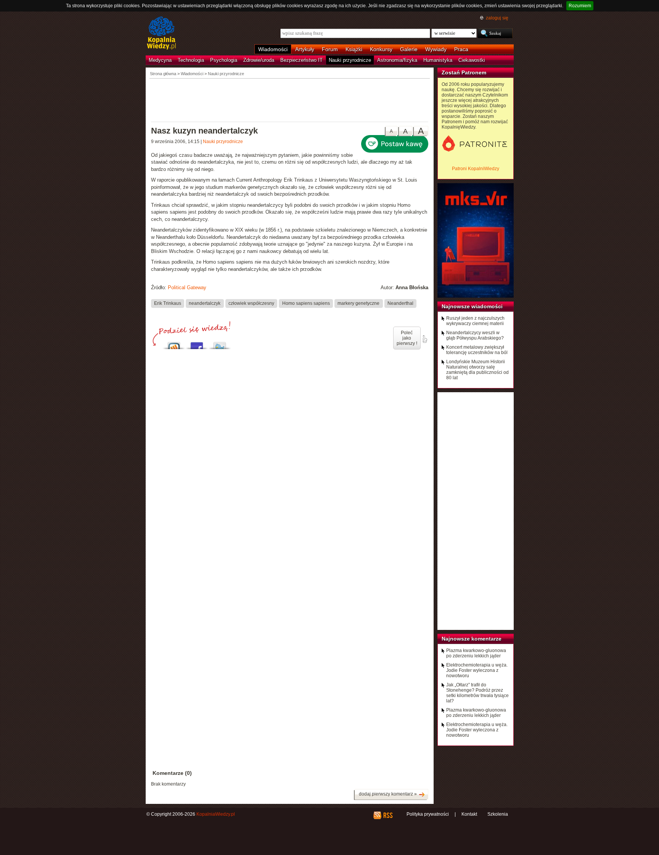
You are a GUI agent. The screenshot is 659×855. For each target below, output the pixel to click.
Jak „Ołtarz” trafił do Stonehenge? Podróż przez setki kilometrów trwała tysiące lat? (477, 693)
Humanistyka (437, 60)
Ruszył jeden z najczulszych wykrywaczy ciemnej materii (475, 321)
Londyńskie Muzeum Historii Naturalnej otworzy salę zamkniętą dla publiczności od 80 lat (477, 369)
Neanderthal (400, 303)
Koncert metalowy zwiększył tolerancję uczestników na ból (477, 350)
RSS (387, 815)
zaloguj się (497, 18)
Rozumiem (580, 5)
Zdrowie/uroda (258, 60)
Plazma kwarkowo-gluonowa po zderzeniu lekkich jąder (476, 653)
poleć (424, 339)
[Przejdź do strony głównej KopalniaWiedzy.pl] (161, 33)
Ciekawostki (471, 60)
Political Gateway (187, 287)
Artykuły (304, 49)
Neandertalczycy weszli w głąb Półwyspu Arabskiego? (475, 335)
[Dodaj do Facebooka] (196, 343)
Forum (330, 49)
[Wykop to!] (173, 343)
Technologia (191, 60)
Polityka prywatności (428, 814)
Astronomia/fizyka (397, 60)
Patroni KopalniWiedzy (475, 168)
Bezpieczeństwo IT (301, 60)
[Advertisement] (290, 99)
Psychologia (223, 60)
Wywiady (436, 49)
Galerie (409, 49)
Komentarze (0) (172, 773)
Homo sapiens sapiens (306, 303)
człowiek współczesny (251, 303)
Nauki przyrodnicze (350, 60)
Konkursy (381, 49)
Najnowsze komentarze (471, 639)
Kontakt (469, 814)
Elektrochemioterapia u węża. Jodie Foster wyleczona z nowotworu (477, 670)
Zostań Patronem (464, 72)
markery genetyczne (358, 303)
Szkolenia (497, 814)
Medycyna (160, 60)
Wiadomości (273, 49)
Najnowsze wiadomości (472, 306)
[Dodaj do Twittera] (219, 343)
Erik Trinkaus (167, 303)
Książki (354, 49)
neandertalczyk (204, 303)
